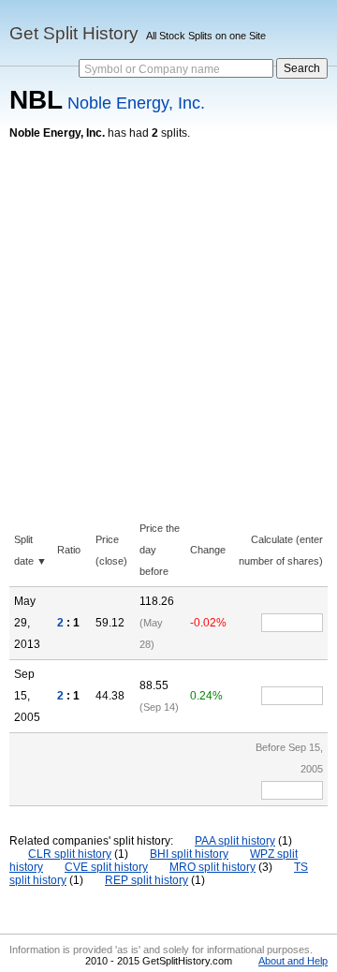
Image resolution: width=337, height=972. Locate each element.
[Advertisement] (168, 317)
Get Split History (74, 33)
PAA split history (235, 840)
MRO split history (212, 867)
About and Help (293, 960)
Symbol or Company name (152, 69)
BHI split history (189, 854)
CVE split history (106, 867)
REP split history (146, 880)
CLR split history (69, 854)
